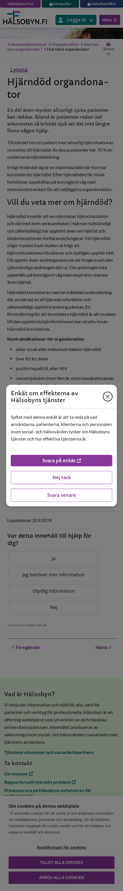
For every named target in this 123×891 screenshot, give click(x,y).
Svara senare (61, 495)
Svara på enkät (59, 460)
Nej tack (61, 477)
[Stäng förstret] (107, 396)
